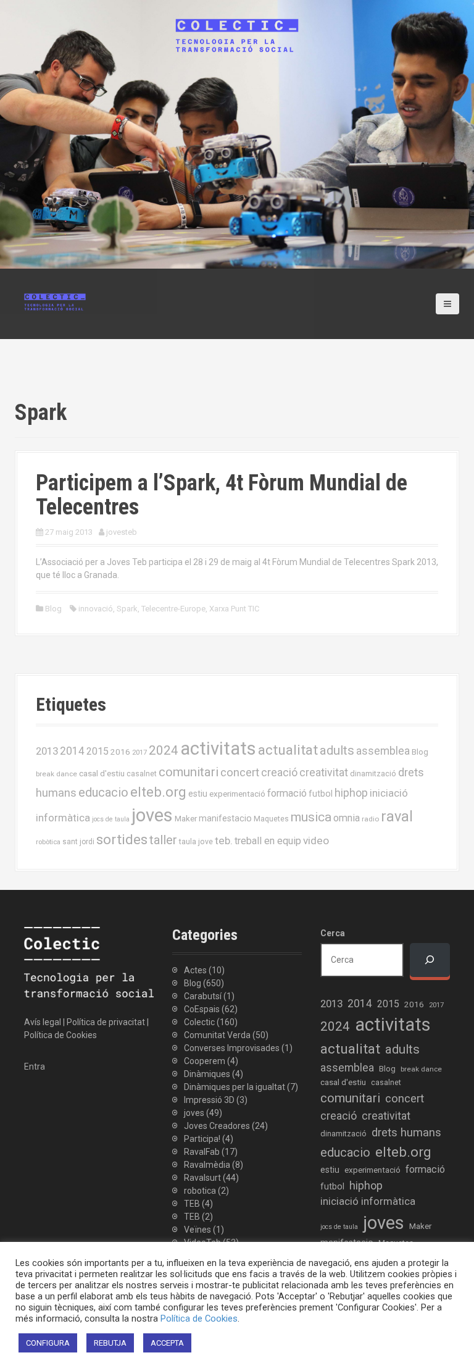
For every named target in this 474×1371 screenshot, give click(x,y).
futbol (321, 794)
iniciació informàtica (367, 1201)
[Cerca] (430, 960)
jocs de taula (111, 819)
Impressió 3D (209, 1100)
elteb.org (158, 792)
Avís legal (42, 1022)
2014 (72, 751)
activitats (218, 748)
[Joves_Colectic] (55, 301)
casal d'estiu (102, 773)
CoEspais (202, 1009)
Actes (195, 970)
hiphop (351, 792)
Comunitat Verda (217, 1035)
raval (397, 816)
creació (279, 772)
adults (337, 750)
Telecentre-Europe (173, 608)
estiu (197, 794)
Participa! (202, 1139)
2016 (120, 752)
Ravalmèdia (207, 1165)
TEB (192, 1204)
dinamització (373, 773)
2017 (139, 752)
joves (152, 815)
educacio (103, 792)
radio (370, 819)
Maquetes (271, 818)
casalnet (142, 773)
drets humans (406, 1132)
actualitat (288, 750)
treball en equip (268, 841)
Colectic (199, 1022)
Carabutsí (203, 996)
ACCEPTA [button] (167, 1343)
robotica (200, 1191)
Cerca (332, 933)
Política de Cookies (60, 1035)
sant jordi (78, 841)
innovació (95, 608)
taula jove (196, 841)
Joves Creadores (217, 1126)
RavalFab (202, 1152)
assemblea (383, 751)
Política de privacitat (106, 1022)
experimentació (237, 794)
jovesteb (121, 532)
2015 (97, 751)
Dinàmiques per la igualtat (234, 1087)
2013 (47, 751)
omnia (346, 818)
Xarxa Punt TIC (234, 608)
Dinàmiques (207, 1074)
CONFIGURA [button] (48, 1343)
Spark (127, 608)
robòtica (48, 842)
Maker (186, 818)
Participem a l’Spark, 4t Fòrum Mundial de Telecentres (221, 495)
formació (287, 793)
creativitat (323, 772)
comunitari (188, 772)
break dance (56, 773)
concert (239, 772)
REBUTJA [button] (110, 1343)
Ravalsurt (202, 1178)
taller (163, 839)
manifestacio (225, 818)
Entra (34, 1066)
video (316, 840)
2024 (163, 750)
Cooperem (204, 1061)
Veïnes (197, 1230)
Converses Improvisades (232, 1048)
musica (311, 817)
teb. (224, 840)
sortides (122, 839)
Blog (53, 608)
